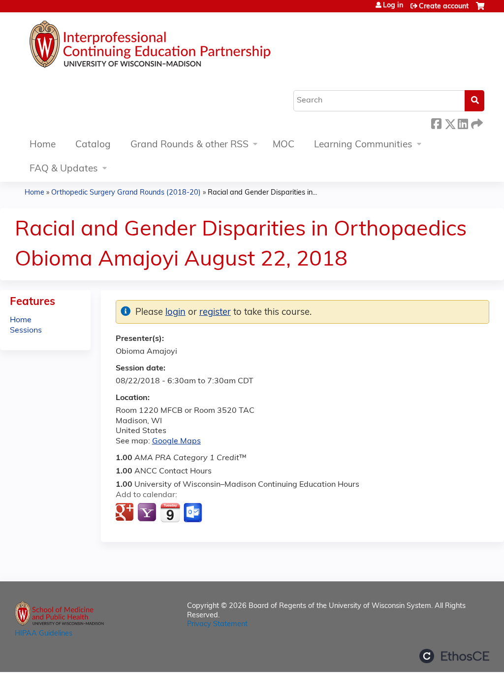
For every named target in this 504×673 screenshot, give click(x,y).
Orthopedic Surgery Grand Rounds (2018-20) (126, 193)
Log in (393, 5)
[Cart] (480, 10)
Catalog (93, 145)
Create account (444, 6)
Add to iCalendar (170, 512)
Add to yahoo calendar (148, 513)
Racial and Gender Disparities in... (262, 193)
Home (43, 145)
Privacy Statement (217, 624)
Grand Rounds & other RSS (189, 145)
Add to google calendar (126, 513)
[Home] (180, 46)
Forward (476, 122)
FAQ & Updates (64, 169)
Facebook (436, 122)
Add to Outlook (194, 513)
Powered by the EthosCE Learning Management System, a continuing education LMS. (454, 656)
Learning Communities (363, 145)
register (215, 312)
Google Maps (176, 441)
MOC (283, 145)
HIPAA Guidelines (43, 634)
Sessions (26, 331)
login (175, 312)
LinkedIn (463, 122)
